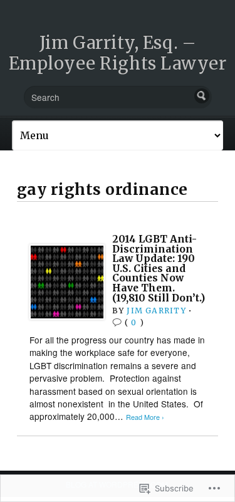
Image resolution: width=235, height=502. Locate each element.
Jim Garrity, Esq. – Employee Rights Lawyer (118, 53)
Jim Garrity (156, 310)
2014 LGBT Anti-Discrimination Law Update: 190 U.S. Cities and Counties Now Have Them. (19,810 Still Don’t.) (158, 268)
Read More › (145, 417)
